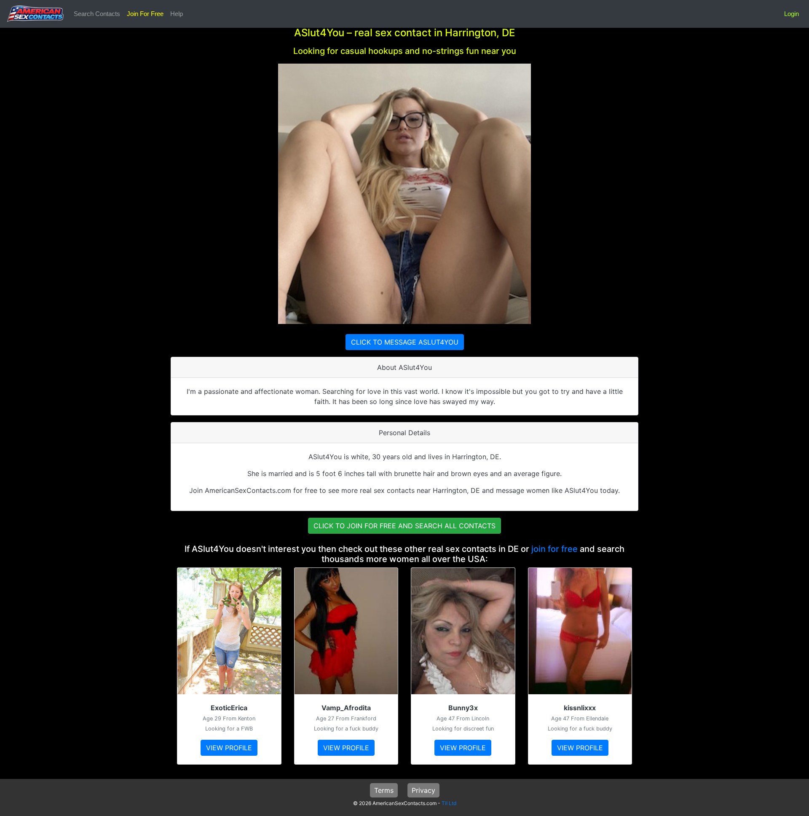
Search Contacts (97, 13)
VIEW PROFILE (229, 748)
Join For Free (145, 13)
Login (791, 13)
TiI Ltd (449, 803)
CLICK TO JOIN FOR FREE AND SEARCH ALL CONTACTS (404, 526)
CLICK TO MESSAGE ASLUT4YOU (404, 342)
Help (176, 13)
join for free (554, 549)
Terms (384, 790)
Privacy (423, 790)
